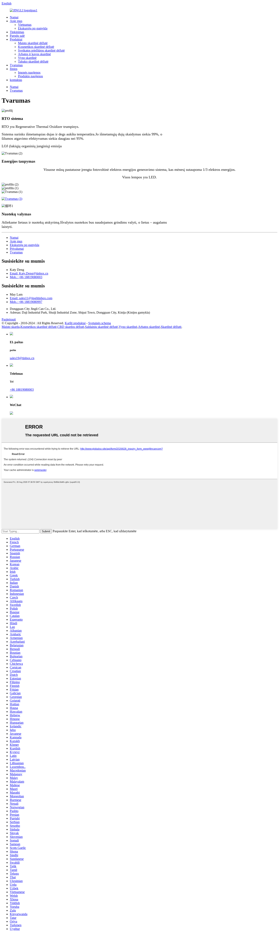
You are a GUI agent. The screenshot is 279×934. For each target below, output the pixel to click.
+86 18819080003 (22, 389)
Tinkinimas (17, 32)
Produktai (16, 39)
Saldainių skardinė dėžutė (101, 327)
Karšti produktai (75, 323)
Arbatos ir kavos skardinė (34, 54)
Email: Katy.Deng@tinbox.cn (29, 273)
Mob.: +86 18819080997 (26, 302)
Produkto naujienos (30, 76)
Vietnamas (24, 24)
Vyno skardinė (27, 58)
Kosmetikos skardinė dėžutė (36, 46)
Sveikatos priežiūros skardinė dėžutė (41, 50)
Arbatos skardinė (149, 327)
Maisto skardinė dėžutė (33, 43)
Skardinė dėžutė (171, 327)
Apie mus (16, 21)
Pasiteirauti (9, 319)
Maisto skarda (11, 327)
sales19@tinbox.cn (22, 358)
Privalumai (17, 248)
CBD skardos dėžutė (70, 327)
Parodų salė (17, 35)
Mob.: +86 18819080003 (26, 277)
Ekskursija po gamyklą (32, 28)
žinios (13, 69)
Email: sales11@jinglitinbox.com (31, 298)
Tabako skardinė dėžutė (33, 61)
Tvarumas (16, 65)
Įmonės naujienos (29, 72)
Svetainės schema (99, 323)
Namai (14, 17)
